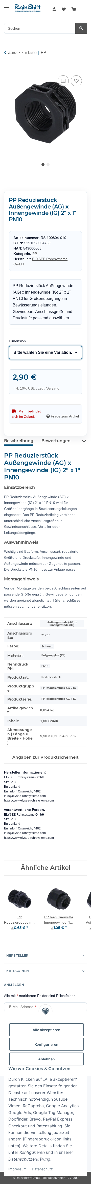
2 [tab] (48, 164)
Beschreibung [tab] (18, 440)
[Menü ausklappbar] (6, 6)
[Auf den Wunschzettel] (76, 80)
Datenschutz (42, 1169)
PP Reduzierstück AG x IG (58, 687)
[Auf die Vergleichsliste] (63, 80)
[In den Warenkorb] (8, 68)
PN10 (44, 666)
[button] (54, 10)
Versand (52, 388)
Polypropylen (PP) (53, 655)
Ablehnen (46, 1059)
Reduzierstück (51, 677)
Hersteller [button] (17, 955)
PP (34, 254)
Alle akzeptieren (46, 1030)
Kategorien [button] (17, 971)
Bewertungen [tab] (56, 440)
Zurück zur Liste (22, 52)
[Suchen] (81, 28)
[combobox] (45, 352)
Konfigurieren (46, 1044)
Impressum (17, 1169)
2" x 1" (45, 635)
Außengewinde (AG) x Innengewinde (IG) (62, 623)
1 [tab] (42, 164)
